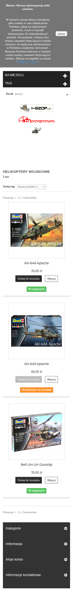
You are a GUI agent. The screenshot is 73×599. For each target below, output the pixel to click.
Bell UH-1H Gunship (36, 465)
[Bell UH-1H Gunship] (36, 431)
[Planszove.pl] (36, 119)
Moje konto (14, 559)
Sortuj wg (9, 186)
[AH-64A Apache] (36, 230)
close (61, 33)
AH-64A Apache (36, 263)
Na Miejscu (14, 75)
